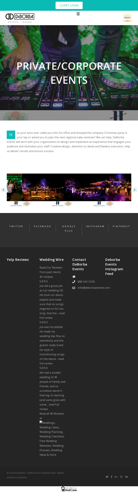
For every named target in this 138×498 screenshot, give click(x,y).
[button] (69, 5)
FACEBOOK (42, 226)
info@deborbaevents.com (94, 288)
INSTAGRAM (95, 226)
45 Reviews (57, 413)
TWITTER (16, 226)
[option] (27, 190)
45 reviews (46, 277)
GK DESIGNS (21, 477)
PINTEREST (121, 226)
